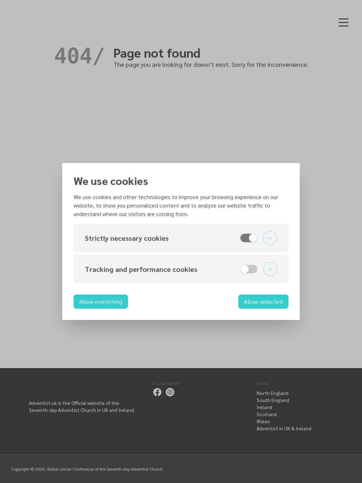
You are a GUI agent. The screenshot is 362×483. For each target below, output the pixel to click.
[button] (181, 238)
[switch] (248, 238)
